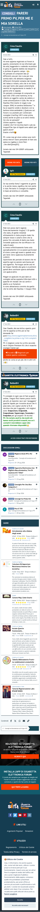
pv (37, 29)
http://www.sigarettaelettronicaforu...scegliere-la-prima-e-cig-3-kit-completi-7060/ (20, 338)
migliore (14, 29)
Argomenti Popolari (15, 831)
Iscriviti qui (20, 756)
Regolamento (11, 847)
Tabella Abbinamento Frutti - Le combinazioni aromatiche (23, 660)
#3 (36, 224)
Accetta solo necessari (20, 905)
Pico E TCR (18, 508)
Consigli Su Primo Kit (23, 499)
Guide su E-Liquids (17, 529)
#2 (36, 179)
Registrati (21, 352)
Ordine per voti (30, 162)
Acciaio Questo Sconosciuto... (18, 629)
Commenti (28, 696)
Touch (14, 634)
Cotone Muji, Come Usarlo (22, 597)
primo (33, 29)
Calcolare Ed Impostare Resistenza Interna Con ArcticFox (21, 566)
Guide (6, 523)
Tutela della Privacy (11, 852)
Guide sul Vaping (17, 562)
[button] (2, 5)
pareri (27, 29)
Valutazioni (25, 540)
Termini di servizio (29, 852)
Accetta (20, 900)
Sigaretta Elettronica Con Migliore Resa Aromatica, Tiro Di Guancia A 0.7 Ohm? (21, 470)
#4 (36, 324)
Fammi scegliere (10, 894)
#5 (36, 392)
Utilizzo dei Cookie (26, 847)
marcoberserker (13, 458)
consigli (7, 29)
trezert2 (10, 501)
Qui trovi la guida (20, 787)
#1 (36, 55)
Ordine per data (13, 162)
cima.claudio (7, 27)
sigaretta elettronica (8, 32)
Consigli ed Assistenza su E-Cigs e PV (25, 501)
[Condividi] (36, 529)
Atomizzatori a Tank (18, 686)
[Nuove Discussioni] (38, 5)
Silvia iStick (11, 489)
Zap (9, 511)
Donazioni (29, 831)
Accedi (10, 352)
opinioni (21, 29)
